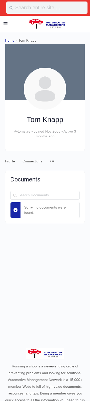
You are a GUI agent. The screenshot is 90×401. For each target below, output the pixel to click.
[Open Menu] (5, 23)
